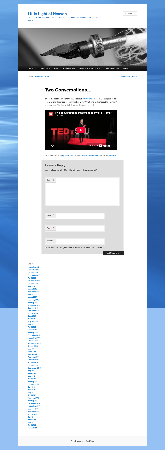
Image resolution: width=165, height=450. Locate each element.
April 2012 (32, 395)
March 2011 (32, 428)
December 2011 (34, 403)
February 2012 (33, 398)
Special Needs (67, 155)
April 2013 (32, 378)
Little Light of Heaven (47, 13)
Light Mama (93, 155)
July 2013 (31, 370)
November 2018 (34, 280)
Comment (50, 180)
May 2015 (31, 324)
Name (50, 215)
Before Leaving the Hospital (89, 68)
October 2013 (33, 365)
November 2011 (34, 406)
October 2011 (33, 409)
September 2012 (34, 384)
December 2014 (34, 335)
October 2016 (33, 308)
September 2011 (34, 411)
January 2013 (33, 381)
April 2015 (32, 327)
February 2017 (33, 300)
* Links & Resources (111, 68)
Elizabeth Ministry (68, 68)
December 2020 (34, 269)
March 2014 (32, 354)
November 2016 (34, 305)
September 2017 (34, 291)
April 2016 (32, 319)
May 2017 (31, 294)
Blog (56, 68)
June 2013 (32, 373)
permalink (112, 155)
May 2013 (31, 376)
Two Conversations (90, 98)
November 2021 (34, 267)
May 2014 (31, 349)
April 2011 (32, 425)
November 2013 (34, 362)
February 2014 (33, 357)
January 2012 (33, 400)
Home (30, 68)
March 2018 (32, 289)
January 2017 (33, 302)
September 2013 (34, 368)
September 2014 (34, 343)
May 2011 (31, 422)
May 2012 (31, 392)
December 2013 (34, 359)
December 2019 (34, 275)
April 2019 (32, 278)
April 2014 (32, 351)
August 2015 (33, 321)
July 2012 (31, 387)
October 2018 (33, 283)
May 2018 (31, 286)
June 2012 (32, 389)
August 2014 (33, 346)
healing (84, 155)
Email (50, 228)
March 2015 (32, 329)
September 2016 (34, 310)
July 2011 (31, 417)
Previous (125, 76)
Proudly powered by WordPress (82, 441)
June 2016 (32, 316)
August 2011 (33, 414)
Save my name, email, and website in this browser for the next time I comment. (75, 248)
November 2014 (34, 338)
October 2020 (33, 272)
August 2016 (33, 313)
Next (134, 76)
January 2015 (33, 332)
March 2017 (32, 297)
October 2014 (33, 340)
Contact (126, 68)
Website (50, 240)
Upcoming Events (43, 68)
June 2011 (32, 419)
